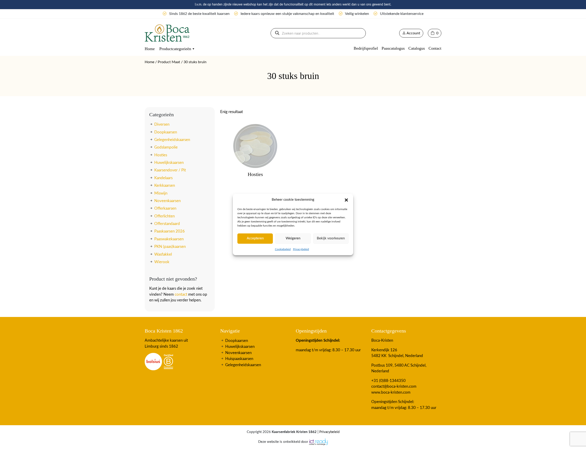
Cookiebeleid (283, 249)
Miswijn (160, 193)
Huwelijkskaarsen (169, 163)
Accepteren (255, 238)
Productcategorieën (175, 48)
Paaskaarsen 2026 (169, 231)
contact (181, 294)
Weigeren (293, 238)
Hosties (160, 155)
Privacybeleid (301, 249)
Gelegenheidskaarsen (172, 140)
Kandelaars (163, 178)
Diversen (161, 124)
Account (413, 33)
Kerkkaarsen (164, 185)
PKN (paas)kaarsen (170, 247)
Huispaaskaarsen (239, 359)
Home (150, 48)
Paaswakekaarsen (169, 239)
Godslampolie (166, 147)
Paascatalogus (393, 48)
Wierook (161, 262)
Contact (435, 48)
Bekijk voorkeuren (331, 238)
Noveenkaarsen (167, 201)
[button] (346, 199)
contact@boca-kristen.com (393, 386)
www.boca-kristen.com (390, 392)
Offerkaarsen (165, 208)
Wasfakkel (163, 254)
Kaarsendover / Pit (170, 170)
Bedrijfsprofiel (366, 48)
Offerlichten (164, 216)
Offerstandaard (167, 224)
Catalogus (416, 48)
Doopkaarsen (165, 132)
